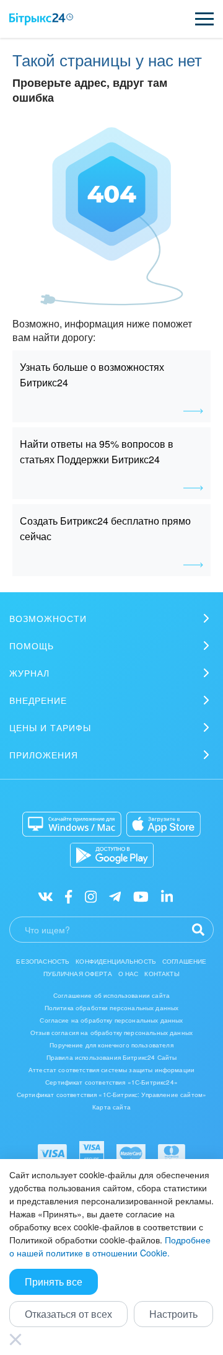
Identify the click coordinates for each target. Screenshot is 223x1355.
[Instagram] (91, 896)
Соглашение (184, 961)
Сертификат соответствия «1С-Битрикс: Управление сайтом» (111, 1094)
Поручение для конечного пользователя (111, 1045)
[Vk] (45, 896)
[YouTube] (141, 896)
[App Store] (163, 824)
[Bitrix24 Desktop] (71, 824)
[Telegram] (115, 896)
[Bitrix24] (41, 19)
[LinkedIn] (167, 896)
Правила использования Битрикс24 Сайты (111, 1057)
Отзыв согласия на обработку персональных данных (111, 1032)
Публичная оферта (77, 973)
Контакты (161, 973)
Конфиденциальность (116, 961)
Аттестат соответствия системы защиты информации (111, 1069)
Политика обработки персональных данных (112, 1007)
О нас (128, 973)
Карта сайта (111, 1107)
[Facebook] (68, 896)
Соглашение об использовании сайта (111, 995)
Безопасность (42, 961)
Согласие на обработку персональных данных (111, 1020)
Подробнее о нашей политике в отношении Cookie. (110, 1246)
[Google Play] (112, 855)
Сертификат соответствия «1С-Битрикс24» (111, 1082)
